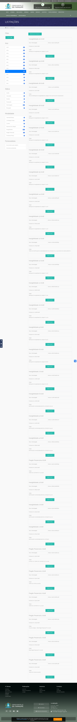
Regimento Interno (8, 691)
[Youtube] (1, 343)
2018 (9, 37)
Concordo (57, 719)
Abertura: (50, 42)
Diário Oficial (61, 12)
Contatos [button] (44, 12)
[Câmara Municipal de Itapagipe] (14, 6)
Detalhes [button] (50, 56)
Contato (42, 704)
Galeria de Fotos (42, 690)
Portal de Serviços (52, 12)
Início (7, 12)
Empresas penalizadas (11, 148)
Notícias (40, 691)
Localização (59, 690)
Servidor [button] (38, 12)
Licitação (23, 691)
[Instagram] (1, 346)
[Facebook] (1, 340)
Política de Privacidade (22, 719)
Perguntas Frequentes (60, 691)
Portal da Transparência (11, 15)
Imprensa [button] (26, 12)
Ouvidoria (7, 694)
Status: (30, 42)
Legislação (7, 693)
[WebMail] (17, 711)
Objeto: (30, 49)
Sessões (32, 12)
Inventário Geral (8, 696)
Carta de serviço (22, 15)
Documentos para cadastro (12, 145)
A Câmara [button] (12, 12)
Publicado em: (31, 46)
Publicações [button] (19, 12)
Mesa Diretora (7, 690)
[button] (70, 15)
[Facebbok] (6, 711)
